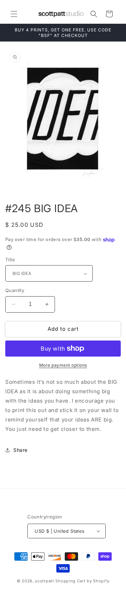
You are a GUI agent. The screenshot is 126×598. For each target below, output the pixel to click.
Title (10, 259)
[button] (14, 14)
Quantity (14, 290)
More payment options (63, 365)
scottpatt (44, 580)
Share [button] (20, 450)
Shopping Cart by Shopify (82, 580)
